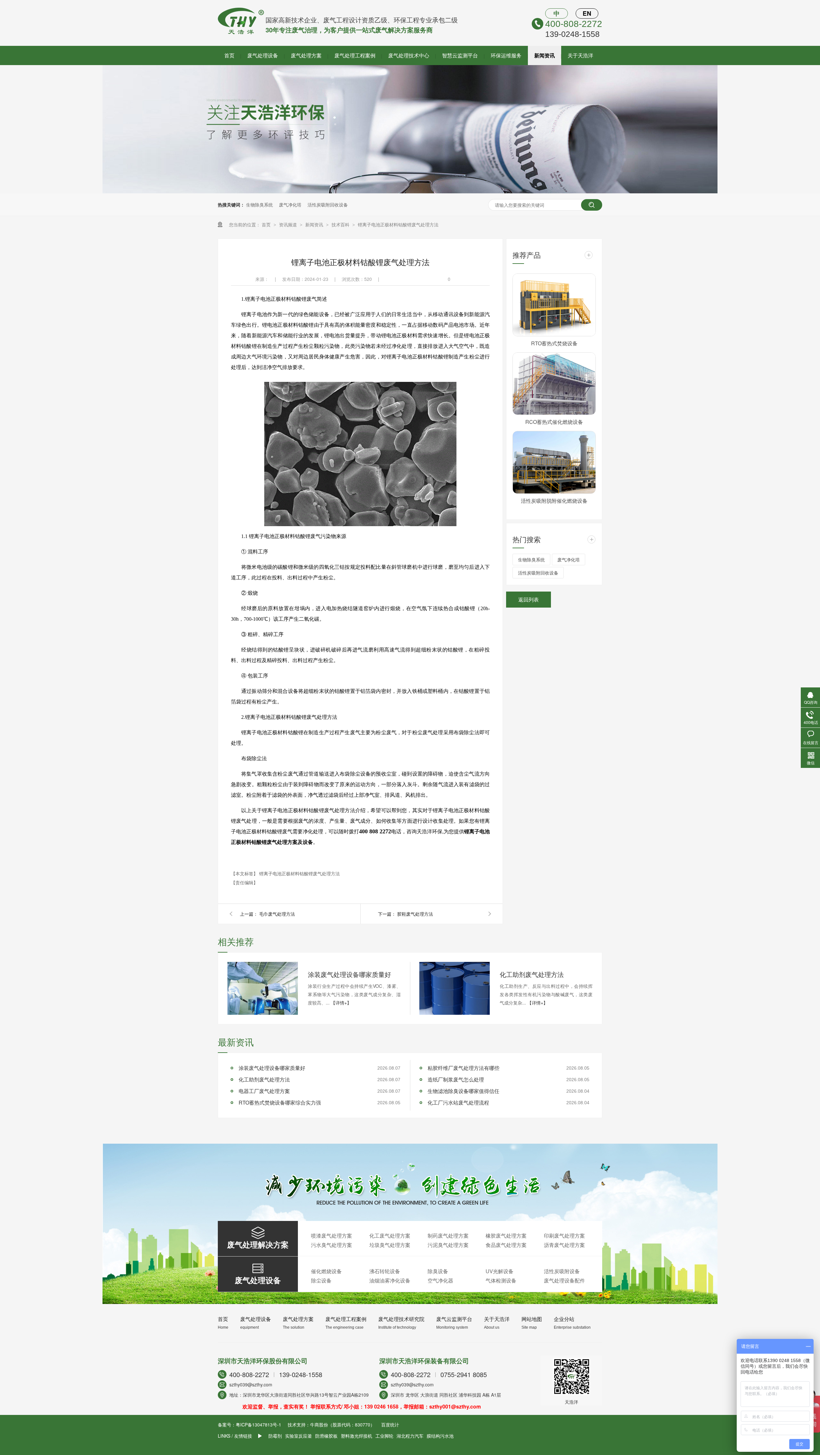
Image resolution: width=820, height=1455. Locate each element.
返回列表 (528, 599)
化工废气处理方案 (389, 1235)
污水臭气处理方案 (331, 1245)
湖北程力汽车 (410, 1436)
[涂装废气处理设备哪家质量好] (262, 988)
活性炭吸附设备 (562, 1271)
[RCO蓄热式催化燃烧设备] (554, 384)
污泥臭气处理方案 (448, 1245)
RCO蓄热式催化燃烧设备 (554, 421)
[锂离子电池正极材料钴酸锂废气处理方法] (241, 32)
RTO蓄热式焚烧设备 (554, 343)
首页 (229, 55)
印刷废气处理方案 (564, 1235)
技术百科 (341, 224)
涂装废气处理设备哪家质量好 (349, 974)
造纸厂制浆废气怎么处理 (456, 1079)
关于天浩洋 (580, 55)
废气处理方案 (306, 55)
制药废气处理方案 (448, 1235)
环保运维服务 (506, 55)
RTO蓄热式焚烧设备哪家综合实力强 (280, 1102)
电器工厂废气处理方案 (264, 1091)
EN (587, 13)
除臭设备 (438, 1271)
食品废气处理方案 (506, 1245)
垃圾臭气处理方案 (389, 1245)
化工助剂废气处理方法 (532, 974)
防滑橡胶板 (326, 1436)
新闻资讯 (544, 55)
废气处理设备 (262, 55)
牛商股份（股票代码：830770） (342, 1424)
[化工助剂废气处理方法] (454, 988)
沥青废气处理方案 (564, 1245)
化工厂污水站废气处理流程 (458, 1102)
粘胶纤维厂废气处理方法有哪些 (463, 1068)
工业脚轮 (384, 1436)
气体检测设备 (501, 1280)
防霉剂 (275, 1436)
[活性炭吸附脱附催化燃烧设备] (554, 462)
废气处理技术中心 (408, 55)
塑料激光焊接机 (356, 1436)
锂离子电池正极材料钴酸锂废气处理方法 (398, 224)
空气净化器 (440, 1280)
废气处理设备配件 (564, 1280)
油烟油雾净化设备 (389, 1280)
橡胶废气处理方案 (506, 1235)
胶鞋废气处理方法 (415, 914)
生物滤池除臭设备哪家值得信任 (463, 1091)
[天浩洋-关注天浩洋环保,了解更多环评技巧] (410, 191)
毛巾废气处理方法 (277, 914)
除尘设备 (321, 1280)
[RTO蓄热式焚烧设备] (554, 305)
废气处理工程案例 (354, 55)
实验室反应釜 (298, 1436)
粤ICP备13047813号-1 (258, 1424)
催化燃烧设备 (326, 1271)
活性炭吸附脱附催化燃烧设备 (554, 500)
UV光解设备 (499, 1271)
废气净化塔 (290, 204)
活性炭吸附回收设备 (328, 204)
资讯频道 (288, 224)
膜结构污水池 (440, 1436)
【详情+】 (341, 1002)
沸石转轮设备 (384, 1271)
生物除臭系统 (259, 204)
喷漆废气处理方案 (331, 1235)
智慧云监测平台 (460, 55)
